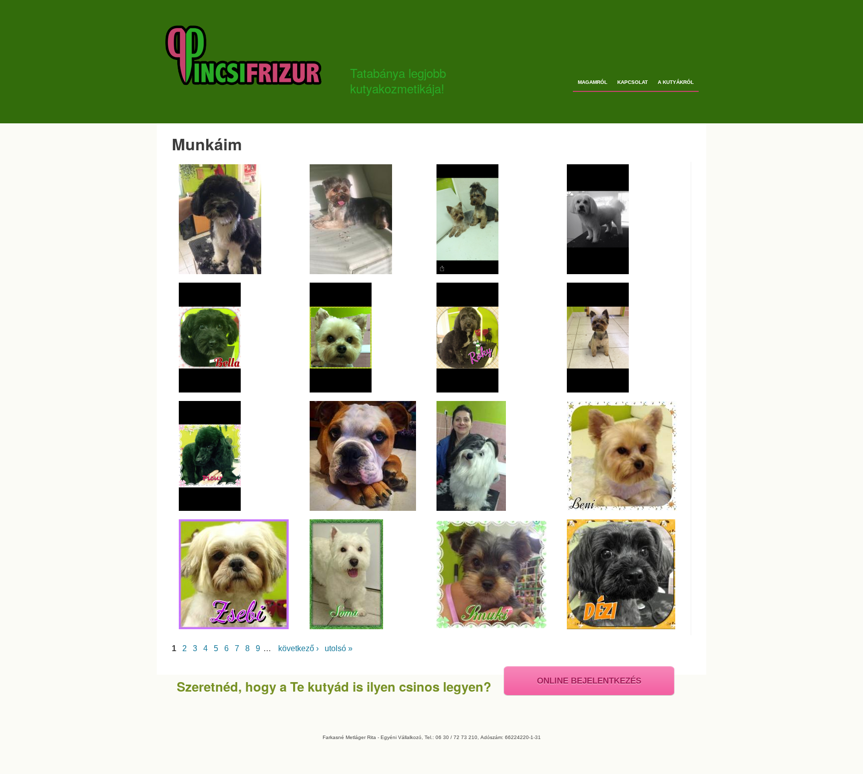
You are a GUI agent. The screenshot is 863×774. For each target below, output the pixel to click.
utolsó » (339, 648)
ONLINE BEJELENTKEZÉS (589, 681)
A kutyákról (676, 82)
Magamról (592, 82)
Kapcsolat (632, 82)
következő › (298, 648)
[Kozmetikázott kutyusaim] (620, 508)
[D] (349, 271)
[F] (218, 271)
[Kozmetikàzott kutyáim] (465, 271)
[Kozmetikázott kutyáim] (361, 508)
